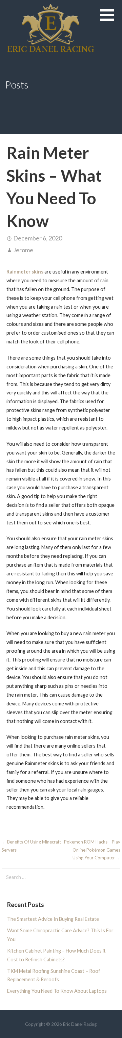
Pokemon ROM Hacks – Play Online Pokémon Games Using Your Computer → (92, 849)
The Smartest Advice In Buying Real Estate (53, 919)
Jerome (23, 250)
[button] (111, 19)
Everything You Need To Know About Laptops (57, 991)
